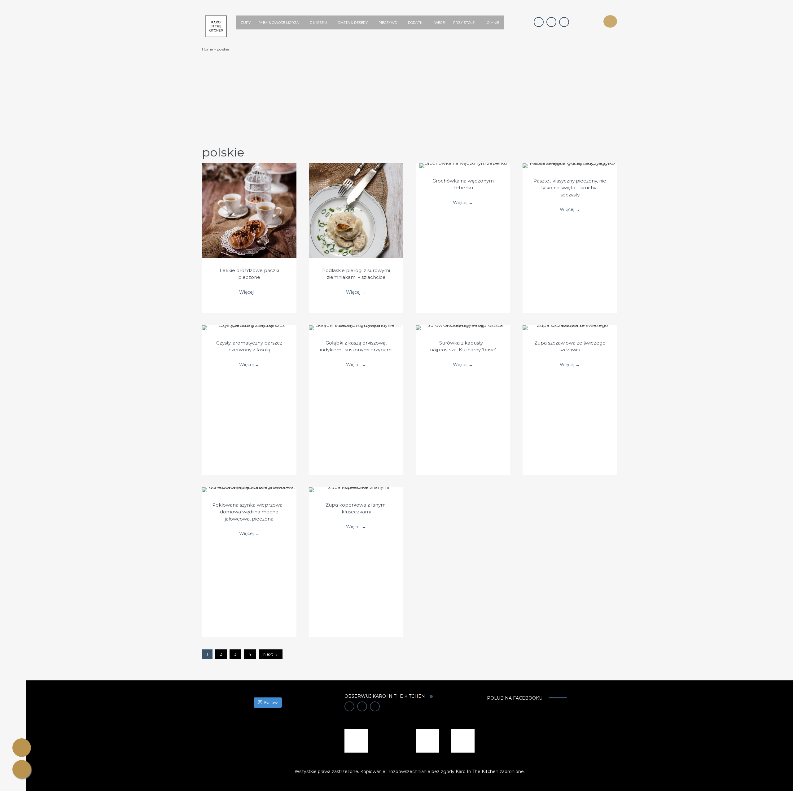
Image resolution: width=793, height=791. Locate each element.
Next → (270, 654)
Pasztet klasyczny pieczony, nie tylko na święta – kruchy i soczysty (569, 188)
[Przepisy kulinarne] (356, 740)
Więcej (249, 204)
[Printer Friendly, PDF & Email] (21, 747)
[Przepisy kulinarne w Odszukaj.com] (463, 740)
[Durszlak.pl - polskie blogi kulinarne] (427, 740)
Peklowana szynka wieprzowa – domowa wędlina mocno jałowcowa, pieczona (249, 512)
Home (207, 49)
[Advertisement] (409, 98)
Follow (271, 702)
